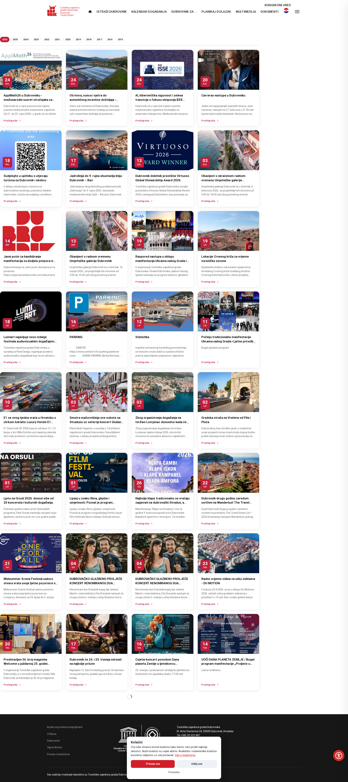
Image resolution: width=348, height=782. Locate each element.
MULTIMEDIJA (246, 11)
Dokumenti (270, 11)
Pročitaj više (11, 120)
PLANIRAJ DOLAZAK (216, 11)
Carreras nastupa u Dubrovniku (223, 95)
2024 (25, 39)
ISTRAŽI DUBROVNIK (112, 11)
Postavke (174, 772)
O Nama (51, 734)
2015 (120, 39)
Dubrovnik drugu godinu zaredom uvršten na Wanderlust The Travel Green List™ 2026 (225, 502)
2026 (4, 39)
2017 (99, 39)
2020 (67, 39)
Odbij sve (196, 763)
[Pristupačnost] (338, 755)
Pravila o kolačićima (58, 754)
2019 (78, 39)
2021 (57, 39)
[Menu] (297, 11)
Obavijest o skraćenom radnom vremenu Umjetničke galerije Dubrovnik (223, 180)
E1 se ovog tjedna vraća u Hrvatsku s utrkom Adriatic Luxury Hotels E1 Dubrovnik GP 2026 (30, 422)
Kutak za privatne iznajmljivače (64, 727)
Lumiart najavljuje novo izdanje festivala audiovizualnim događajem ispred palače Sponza (29, 341)
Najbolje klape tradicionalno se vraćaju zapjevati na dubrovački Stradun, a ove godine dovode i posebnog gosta (162, 502)
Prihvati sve (153, 763)
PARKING (76, 337)
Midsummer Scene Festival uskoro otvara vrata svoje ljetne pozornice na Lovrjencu (30, 583)
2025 (15, 39)
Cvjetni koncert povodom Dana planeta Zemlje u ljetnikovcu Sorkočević (157, 664)
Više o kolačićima (185, 755)
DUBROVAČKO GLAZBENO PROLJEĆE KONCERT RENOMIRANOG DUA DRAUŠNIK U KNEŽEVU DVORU (96, 583)
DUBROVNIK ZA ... (184, 11)
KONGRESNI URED (278, 5)
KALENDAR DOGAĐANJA (149, 11)
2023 (36, 39)
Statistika (142, 337)
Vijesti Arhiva (54, 747)
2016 (109, 39)
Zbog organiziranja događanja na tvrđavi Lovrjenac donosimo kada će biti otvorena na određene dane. (161, 422)
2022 (46, 39)
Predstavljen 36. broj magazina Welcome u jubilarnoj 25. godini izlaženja (25, 664)
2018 (88, 39)
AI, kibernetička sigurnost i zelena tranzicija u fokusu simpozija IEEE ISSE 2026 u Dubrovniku (159, 100)
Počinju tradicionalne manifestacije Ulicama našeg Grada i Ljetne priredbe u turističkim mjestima (228, 341)
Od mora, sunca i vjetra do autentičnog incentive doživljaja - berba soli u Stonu (93, 100)
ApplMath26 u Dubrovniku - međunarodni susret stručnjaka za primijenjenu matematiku (28, 100)
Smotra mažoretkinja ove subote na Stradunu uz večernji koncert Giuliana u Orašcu (96, 422)
